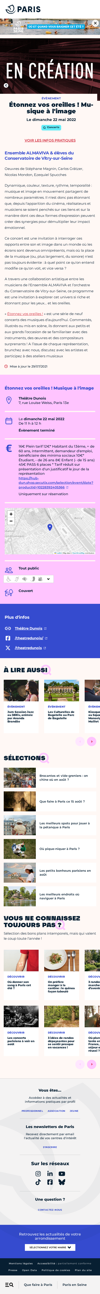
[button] (49, 527)
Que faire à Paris (38, 1285)
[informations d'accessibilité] (28, 579)
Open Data (29, 1270)
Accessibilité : (64, 1263)
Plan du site (83, 1270)
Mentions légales (21, 1263)
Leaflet (59, 553)
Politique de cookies (56, 1270)
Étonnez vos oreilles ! (25, 314)
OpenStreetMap (78, 553)
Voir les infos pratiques (50, 140)
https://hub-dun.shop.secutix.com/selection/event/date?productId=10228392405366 (56, 482)
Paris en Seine (75, 1285)
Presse (12, 1270)
